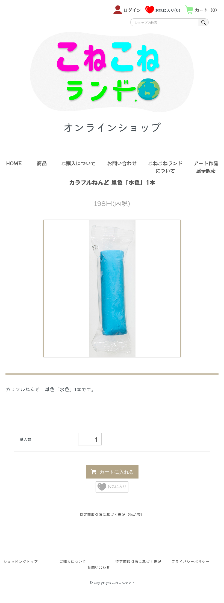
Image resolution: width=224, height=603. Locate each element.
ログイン (132, 10)
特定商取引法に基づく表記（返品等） (112, 514)
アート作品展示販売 (206, 167)
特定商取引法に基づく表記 (138, 561)
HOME (14, 163)
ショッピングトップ (20, 561)
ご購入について (78, 163)
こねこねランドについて (165, 167)
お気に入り (116, 486)
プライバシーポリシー (190, 561)
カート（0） (207, 10)
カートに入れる (116, 471)
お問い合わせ (122, 163)
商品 (42, 163)
